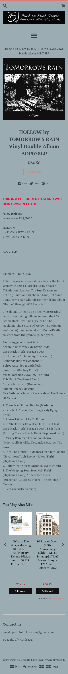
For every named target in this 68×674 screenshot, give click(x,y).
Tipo (54, 598)
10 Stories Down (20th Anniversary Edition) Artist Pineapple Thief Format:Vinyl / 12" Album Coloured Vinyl (47, 555)
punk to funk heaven (33, 659)
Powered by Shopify (54, 659)
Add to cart (20, 591)
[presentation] (5, 544)
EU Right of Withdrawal (18, 640)
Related (61, 598)
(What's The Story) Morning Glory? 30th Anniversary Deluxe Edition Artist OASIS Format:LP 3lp (21, 553)
